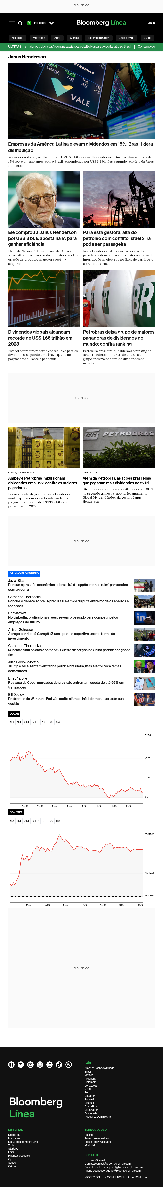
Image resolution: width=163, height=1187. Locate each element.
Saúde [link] (147, 37)
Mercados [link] (39, 37)
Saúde (12, 1162)
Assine (89, 1134)
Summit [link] (74, 37)
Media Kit (90, 1145)
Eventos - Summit (95, 1160)
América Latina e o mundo (99, 1068)
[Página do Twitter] (21, 1064)
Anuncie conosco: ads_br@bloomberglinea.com (113, 1170)
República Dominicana (98, 1116)
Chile (88, 1088)
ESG (11, 1152)
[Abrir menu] (11, 23)
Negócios (14, 1134)
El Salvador (91, 1109)
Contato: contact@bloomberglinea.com (108, 1163)
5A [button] (58, 722)
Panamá (89, 1099)
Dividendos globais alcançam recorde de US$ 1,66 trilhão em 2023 (40, 338)
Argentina (90, 1078)
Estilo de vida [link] (126, 37)
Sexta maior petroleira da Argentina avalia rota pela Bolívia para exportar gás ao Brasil (59, 46)
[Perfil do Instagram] (40, 1064)
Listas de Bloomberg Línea (23, 1141)
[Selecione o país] (51, 23)
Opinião (12, 1159)
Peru (87, 1092)
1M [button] (19, 722)
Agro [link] (57, 37)
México (89, 1075)
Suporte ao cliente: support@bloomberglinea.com (114, 1167)
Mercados (14, 1138)
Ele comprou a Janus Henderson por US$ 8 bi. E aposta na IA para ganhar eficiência (42, 238)
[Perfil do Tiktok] (59, 1064)
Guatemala (91, 1113)
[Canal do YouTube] (30, 1064)
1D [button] (12, 722)
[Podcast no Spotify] (68, 1064)
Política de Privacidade (98, 1141)
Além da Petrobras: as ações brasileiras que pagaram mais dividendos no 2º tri (117, 480)
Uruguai (89, 1102)
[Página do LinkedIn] (49, 1064)
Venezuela (91, 1085)
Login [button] (151, 23)
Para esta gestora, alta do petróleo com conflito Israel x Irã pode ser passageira (117, 238)
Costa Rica (91, 1106)
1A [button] (43, 722)
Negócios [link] (17, 37)
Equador (90, 1095)
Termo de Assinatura (97, 1138)
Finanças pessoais (19, 1155)
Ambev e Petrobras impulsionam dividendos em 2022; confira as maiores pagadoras (42, 483)
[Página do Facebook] (11, 1064)
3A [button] (51, 722)
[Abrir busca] (20, 23)
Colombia (90, 1082)
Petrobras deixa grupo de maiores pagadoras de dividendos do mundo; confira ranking (119, 338)
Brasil (88, 1071)
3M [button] (26, 722)
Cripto (12, 1166)
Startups (13, 1148)
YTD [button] (35, 722)
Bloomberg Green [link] (98, 37)
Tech (11, 1145)
